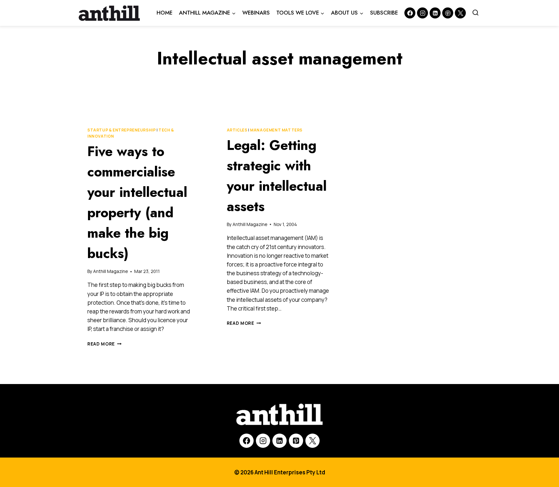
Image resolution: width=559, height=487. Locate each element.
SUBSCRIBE (384, 13)
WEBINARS (256, 13)
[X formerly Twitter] (460, 12)
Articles (237, 130)
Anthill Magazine (110, 271)
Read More (104, 344)
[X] (312, 441)
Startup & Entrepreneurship (121, 130)
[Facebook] (409, 12)
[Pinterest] (447, 12)
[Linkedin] (435, 12)
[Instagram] (422, 12)
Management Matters (276, 130)
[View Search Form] (475, 12)
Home (164, 13)
